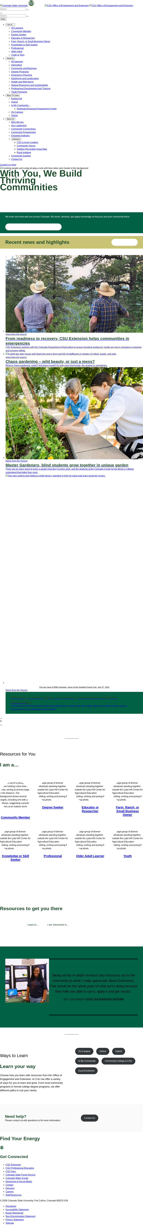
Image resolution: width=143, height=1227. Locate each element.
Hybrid (14, 102)
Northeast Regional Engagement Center (37, 109)
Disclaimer (11, 1206)
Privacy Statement (15, 1219)
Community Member (21, 31)
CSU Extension (13, 1164)
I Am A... (10, 25)
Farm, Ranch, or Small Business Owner (30, 41)
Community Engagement (23, 132)
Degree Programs (20, 72)
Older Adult (16, 51)
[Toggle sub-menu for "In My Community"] (29, 106)
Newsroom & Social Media (19, 1181)
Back (3, 19)
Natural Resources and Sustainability (29, 85)
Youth (127, 856)
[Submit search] (27, 9)
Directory (10, 1188)
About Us (10, 119)
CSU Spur (11, 1171)
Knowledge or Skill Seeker (24, 45)
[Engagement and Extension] (67, 5)
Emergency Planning (21, 75)
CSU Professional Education (20, 1168)
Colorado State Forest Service (20, 1175)
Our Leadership (19, 125)
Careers (10, 1191)
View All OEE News (124, 242)
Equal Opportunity (14, 1213)
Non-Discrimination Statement (20, 1216)
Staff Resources (13, 1195)
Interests (10, 58)
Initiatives (16, 139)
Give (14, 165)
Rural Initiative (24, 152)
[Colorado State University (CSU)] (14, 5)
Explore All (16, 98)
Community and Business (24, 68)
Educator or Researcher (23, 38)
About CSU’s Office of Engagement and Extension (33, 227)
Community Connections (23, 129)
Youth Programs (19, 92)
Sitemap (10, 1223)
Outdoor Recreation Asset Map (32, 149)
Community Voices (26, 146)
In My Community (19, 105)
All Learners (17, 28)
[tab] (33, 925)
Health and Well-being (22, 82)
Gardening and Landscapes (25, 78)
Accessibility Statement (17, 1209)
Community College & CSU (118, 1061)
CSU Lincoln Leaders (27, 142)
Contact (9, 1185)
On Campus (17, 112)
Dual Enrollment (86, 1071)
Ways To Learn (13, 95)
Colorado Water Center (17, 1178)
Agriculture (16, 65)
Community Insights (21, 156)
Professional (17, 48)
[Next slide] (1, 725)
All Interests (17, 61)
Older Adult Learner (90, 856)
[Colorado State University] (7, 1148)
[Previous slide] (1, 718)
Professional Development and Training (30, 88)
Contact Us (16, 159)
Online (14, 115)
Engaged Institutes (20, 135)
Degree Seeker (18, 35)
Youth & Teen (17, 55)
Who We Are (17, 122)
